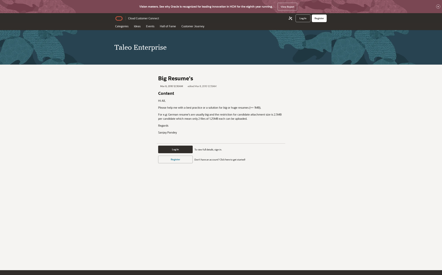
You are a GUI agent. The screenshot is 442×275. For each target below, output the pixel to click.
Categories (121, 26)
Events (150, 26)
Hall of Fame (168, 26)
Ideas (137, 26)
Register (175, 159)
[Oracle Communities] (290, 18)
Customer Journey (192, 26)
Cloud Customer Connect (143, 18)
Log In (175, 149)
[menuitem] (303, 18)
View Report (287, 6)
